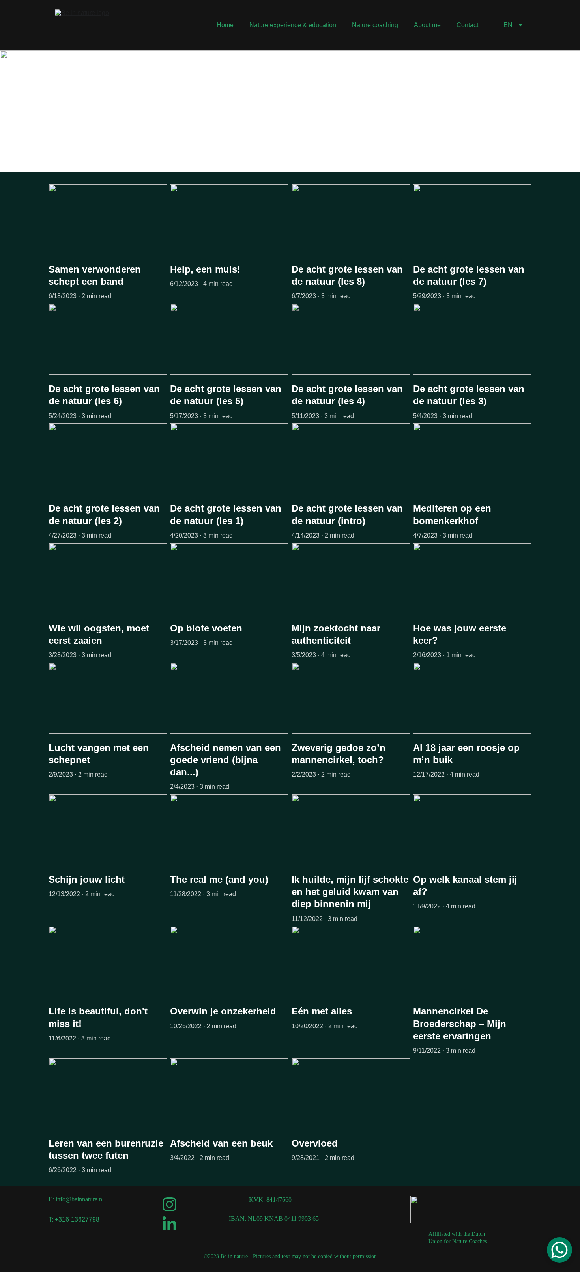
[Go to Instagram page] (169, 1204)
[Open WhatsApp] (559, 1250)
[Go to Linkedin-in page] (169, 1223)
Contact (467, 25)
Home (225, 25)
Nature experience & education (292, 25)
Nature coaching (375, 25)
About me (427, 25)
